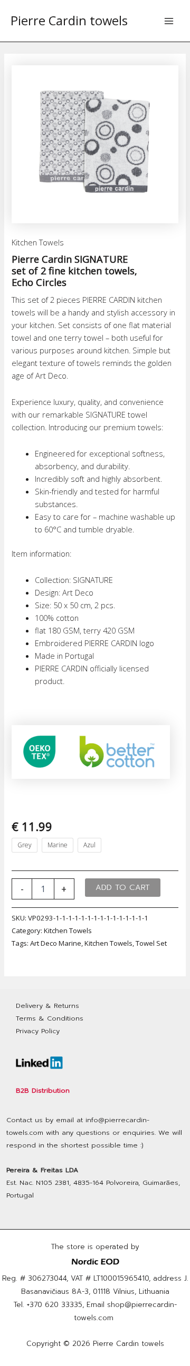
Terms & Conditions (49, 1018)
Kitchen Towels (38, 242)
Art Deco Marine (55, 943)
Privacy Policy (38, 1031)
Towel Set (151, 943)
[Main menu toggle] (168, 20)
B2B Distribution (43, 1090)
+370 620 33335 (54, 1304)
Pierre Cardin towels (69, 20)
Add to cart (123, 887)
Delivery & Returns (47, 1006)
